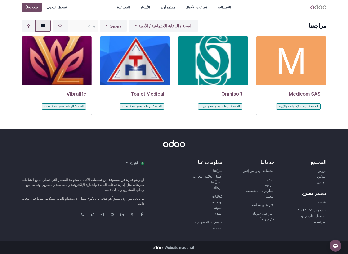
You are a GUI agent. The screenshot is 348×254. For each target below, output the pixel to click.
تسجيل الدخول (57, 7)
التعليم (270, 196)
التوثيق (321, 176)
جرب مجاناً (32, 7)
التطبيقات (224, 7)
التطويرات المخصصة (260, 191)
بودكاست (216, 202)
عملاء (218, 213)
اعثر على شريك (263, 213)
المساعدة (123, 7)
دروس (322, 171)
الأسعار (145, 7)
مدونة (218, 208)
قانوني (217, 222)
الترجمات (320, 221)
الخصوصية (202, 222)
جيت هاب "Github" (312, 210)
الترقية (269, 185)
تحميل (322, 201)
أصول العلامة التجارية (207, 176)
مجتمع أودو (167, 7)
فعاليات (217, 196)
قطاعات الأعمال (197, 7)
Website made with (180, 247)
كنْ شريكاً (267, 219)
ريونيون (115, 25)
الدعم (270, 179)
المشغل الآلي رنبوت (312, 216)
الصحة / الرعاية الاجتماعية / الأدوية (165, 25)
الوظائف (216, 188)
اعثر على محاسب (262, 205)
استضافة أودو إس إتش (258, 171)
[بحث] (60, 26)
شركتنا (217, 171)
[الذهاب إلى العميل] (291, 60)
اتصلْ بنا (216, 182)
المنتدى (321, 182)
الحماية (217, 228)
